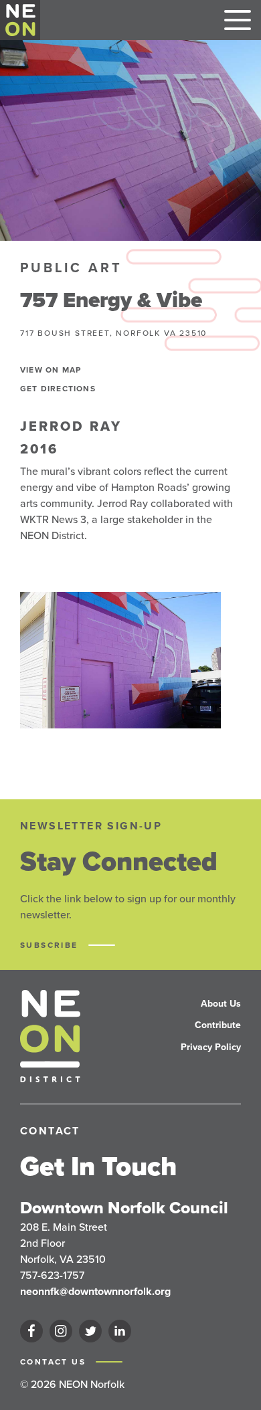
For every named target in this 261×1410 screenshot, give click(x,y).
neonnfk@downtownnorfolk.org (95, 1291)
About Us (221, 1004)
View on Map (50, 370)
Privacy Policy (211, 1047)
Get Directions (58, 389)
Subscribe (51, 945)
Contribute (218, 1025)
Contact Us (54, 1362)
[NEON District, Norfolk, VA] (20, 20)
